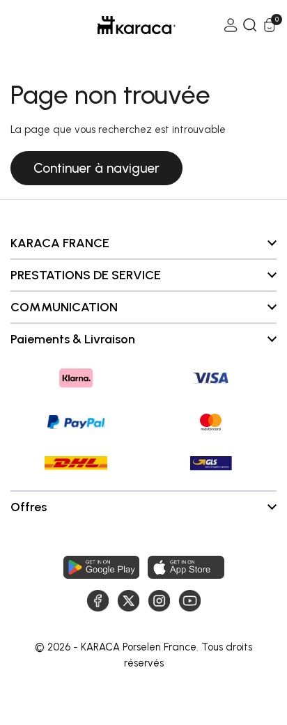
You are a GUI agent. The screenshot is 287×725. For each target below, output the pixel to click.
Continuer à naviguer (96, 168)
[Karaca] (117, 25)
